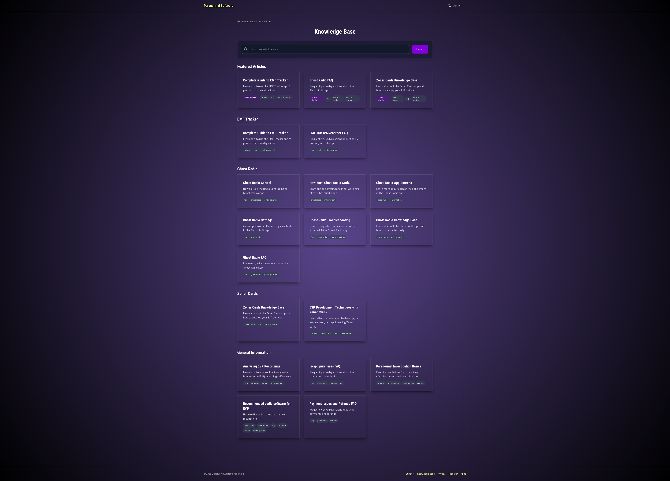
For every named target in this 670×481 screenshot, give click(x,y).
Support (410, 473)
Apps (463, 473)
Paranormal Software (218, 5)
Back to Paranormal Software (256, 21)
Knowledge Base (426, 473)
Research (453, 473)
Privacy (441, 473)
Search (420, 49)
